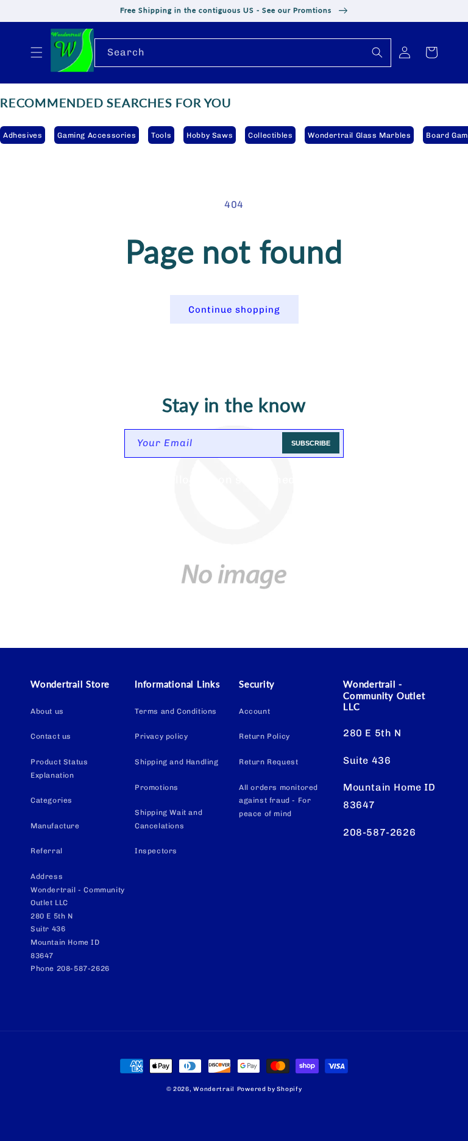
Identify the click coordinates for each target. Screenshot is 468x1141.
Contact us (50, 736)
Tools (161, 135)
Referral (46, 851)
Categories (51, 800)
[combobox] (243, 52)
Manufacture (55, 826)
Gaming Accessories (96, 135)
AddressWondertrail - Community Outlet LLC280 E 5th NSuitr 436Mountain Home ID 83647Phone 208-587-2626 (77, 922)
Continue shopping (234, 309)
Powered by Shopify (269, 1089)
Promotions (157, 787)
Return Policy (264, 736)
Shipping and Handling (177, 762)
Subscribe (310, 443)
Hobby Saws (209, 135)
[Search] (377, 52)
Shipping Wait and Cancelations (168, 819)
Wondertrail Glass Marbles (359, 135)
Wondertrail (214, 1089)
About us (47, 711)
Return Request (268, 762)
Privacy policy (161, 736)
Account (254, 711)
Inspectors (156, 851)
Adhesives (22, 135)
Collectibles (270, 135)
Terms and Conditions (176, 711)
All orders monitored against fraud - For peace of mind (278, 800)
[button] (36, 52)
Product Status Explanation (59, 769)
